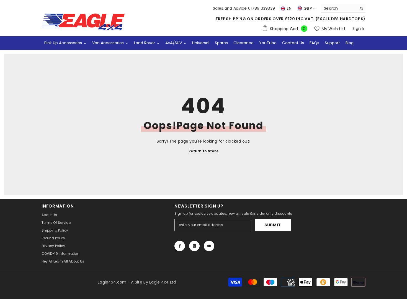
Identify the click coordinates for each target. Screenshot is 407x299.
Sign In (358, 28)
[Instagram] (194, 246)
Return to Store (203, 151)
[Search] (343, 8)
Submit (272, 225)
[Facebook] (179, 246)
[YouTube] (209, 246)
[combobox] (339, 8)
